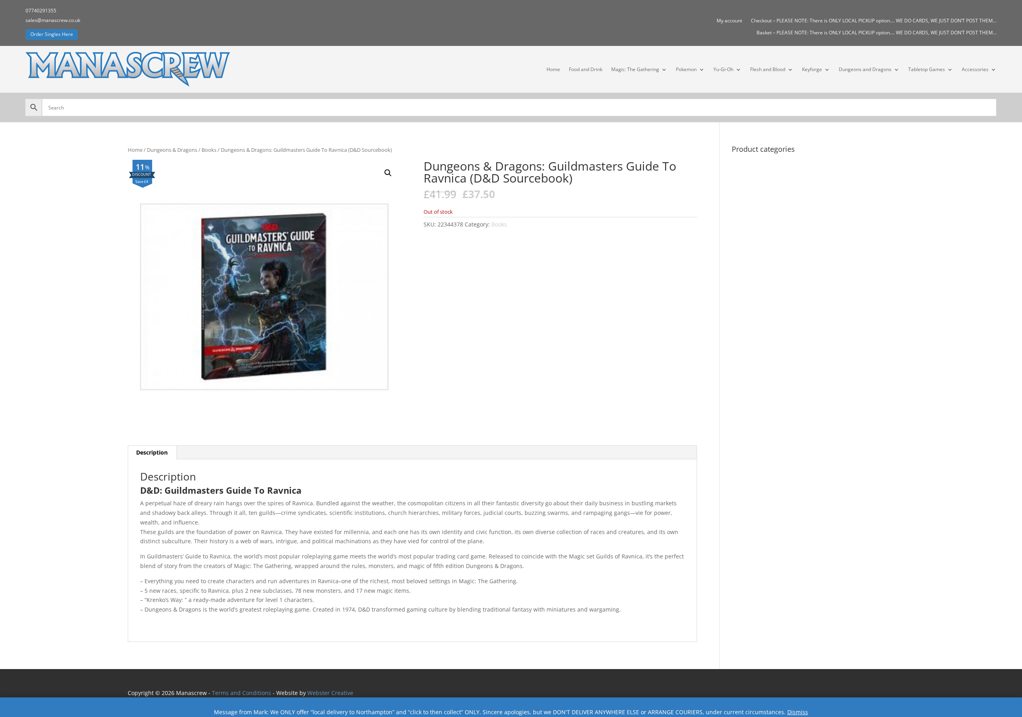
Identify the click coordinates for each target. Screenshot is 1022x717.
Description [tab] (152, 452)
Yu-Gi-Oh (723, 69)
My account (729, 21)
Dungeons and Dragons (865, 69)
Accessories (975, 69)
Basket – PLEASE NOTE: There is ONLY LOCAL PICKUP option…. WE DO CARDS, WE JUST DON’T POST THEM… (876, 33)
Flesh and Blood (767, 69)
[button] (388, 173)
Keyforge (812, 69)
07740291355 (41, 10)
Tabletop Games (926, 69)
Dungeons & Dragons (172, 149)
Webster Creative (330, 693)
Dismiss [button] (797, 712)
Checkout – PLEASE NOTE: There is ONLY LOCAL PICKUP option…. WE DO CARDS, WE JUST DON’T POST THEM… (873, 21)
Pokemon (686, 69)
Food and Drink (585, 69)
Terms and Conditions (241, 693)
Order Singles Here (51, 34)
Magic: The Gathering (635, 69)
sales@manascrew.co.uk (53, 20)
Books (209, 149)
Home (553, 69)
